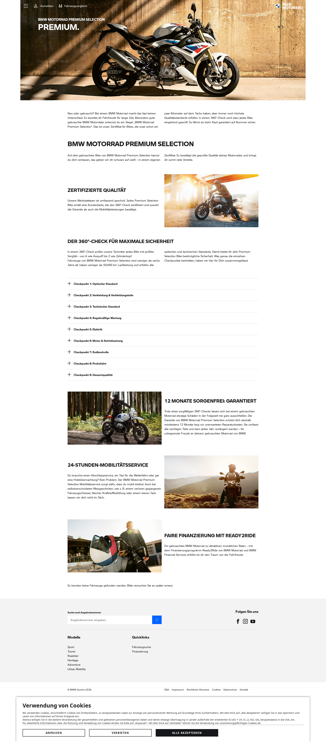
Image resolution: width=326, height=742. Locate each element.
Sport (71, 647)
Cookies (216, 689)
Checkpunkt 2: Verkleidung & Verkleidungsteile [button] (103, 295)
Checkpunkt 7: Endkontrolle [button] (91, 352)
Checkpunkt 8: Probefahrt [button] (90, 363)
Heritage (73, 660)
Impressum (178, 689)
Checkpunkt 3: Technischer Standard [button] (97, 306)
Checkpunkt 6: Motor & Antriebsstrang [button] (98, 340)
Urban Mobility (77, 669)
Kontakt (244, 689)
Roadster (73, 656)
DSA (166, 689)
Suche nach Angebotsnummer (84, 612)
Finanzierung (140, 651)
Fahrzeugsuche (141, 647)
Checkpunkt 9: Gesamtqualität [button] (93, 375)
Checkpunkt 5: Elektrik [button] (88, 329)
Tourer (72, 651)
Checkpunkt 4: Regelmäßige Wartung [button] (97, 318)
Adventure (74, 665)
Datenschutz (230, 689)
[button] (26, 6)
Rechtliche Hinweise (198, 689)
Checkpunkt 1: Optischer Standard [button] (95, 284)
